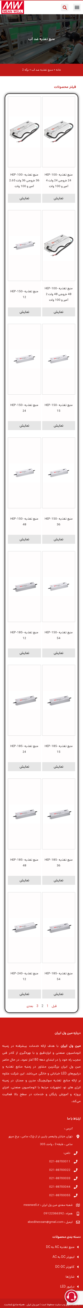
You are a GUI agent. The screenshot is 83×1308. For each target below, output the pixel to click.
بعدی (30, 1006)
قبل (54, 1006)
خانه (58, 70)
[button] (77, 7)
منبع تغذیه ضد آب (41, 39)
